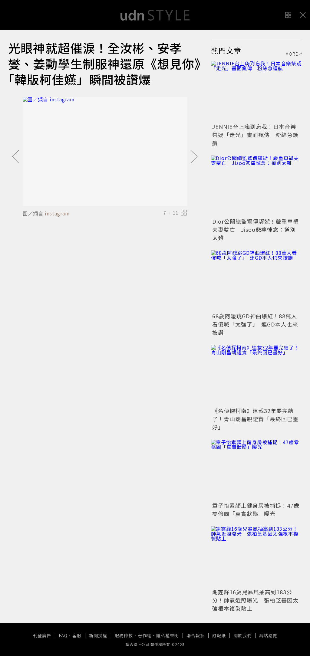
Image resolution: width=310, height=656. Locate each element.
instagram (57, 213)
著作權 (144, 635)
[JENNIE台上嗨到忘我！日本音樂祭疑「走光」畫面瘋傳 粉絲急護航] (256, 91)
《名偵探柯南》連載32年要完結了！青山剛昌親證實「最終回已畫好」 (255, 419)
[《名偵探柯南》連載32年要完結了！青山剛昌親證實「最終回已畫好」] (256, 375)
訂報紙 (219, 635)
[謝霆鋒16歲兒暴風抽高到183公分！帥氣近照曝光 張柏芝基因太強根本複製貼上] (256, 556)
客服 (76, 635)
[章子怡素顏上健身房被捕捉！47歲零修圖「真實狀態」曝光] (256, 470)
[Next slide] (194, 157)
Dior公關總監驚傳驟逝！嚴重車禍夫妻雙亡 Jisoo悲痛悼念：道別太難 (255, 229)
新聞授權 (98, 635)
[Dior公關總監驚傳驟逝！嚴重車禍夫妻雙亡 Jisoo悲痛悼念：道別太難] (256, 186)
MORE (291, 54)
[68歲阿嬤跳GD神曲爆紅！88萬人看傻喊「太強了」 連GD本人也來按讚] (256, 280)
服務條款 (124, 635)
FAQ (63, 635)
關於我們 (242, 635)
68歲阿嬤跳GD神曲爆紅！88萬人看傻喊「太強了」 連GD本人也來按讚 (255, 324)
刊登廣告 (42, 635)
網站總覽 (268, 635)
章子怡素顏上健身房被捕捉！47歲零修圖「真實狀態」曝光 (255, 509)
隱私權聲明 (167, 635)
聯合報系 (195, 635)
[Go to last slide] (15, 157)
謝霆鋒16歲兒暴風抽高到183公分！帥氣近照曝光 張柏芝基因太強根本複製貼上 (255, 600)
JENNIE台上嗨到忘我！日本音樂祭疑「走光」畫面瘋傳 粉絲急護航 (255, 135)
